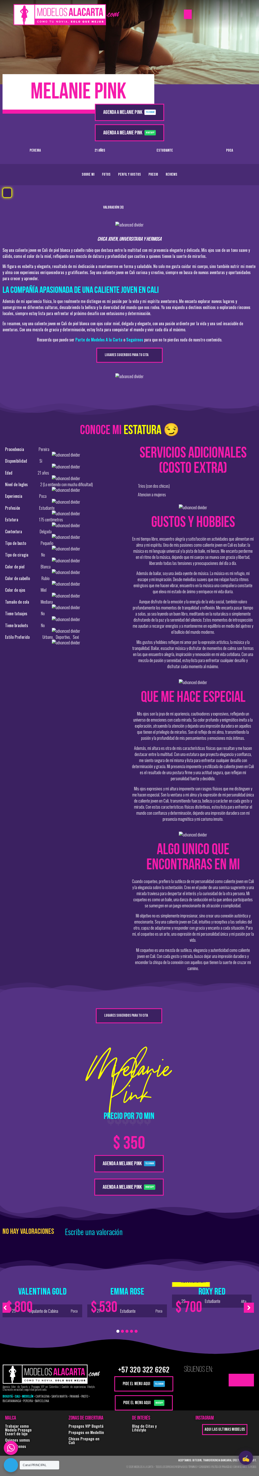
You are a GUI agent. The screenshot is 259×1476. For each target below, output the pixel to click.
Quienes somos (17, 1440)
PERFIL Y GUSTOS (129, 174)
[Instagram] (247, 1380)
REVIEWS (171, 174)
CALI (17, 1396)
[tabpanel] (42, 1296)
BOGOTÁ (8, 1396)
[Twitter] (235, 1380)
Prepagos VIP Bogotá (86, 1426)
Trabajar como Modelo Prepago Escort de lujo (18, 1429)
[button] (188, 14)
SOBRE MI (88, 174)
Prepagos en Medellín (86, 1432)
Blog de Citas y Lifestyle (144, 1427)
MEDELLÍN (27, 1396)
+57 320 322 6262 (143, 1369)
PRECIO (153, 174)
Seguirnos (134, 340)
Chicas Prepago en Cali (84, 1440)
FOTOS (106, 174)
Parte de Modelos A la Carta (98, 340)
